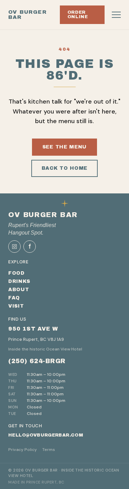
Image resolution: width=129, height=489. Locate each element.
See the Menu (64, 147)
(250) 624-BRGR (37, 361)
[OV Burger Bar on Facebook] (29, 246)
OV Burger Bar (27, 15)
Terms (48, 449)
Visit (16, 306)
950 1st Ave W (33, 329)
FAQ (14, 297)
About (18, 289)
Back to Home (64, 168)
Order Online (77, 14)
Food (16, 273)
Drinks (19, 281)
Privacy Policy (22, 449)
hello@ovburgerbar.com (45, 435)
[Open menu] (116, 14)
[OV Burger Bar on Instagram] (14, 246)
